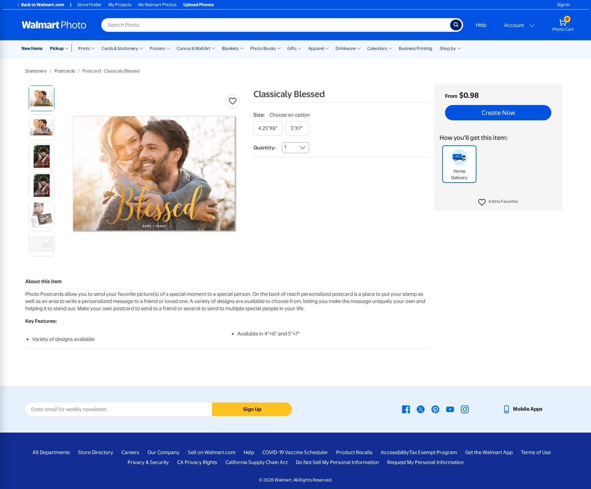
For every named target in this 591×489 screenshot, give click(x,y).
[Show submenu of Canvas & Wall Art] (213, 48)
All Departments (51, 452)
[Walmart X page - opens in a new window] (421, 409)
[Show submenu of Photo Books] (279, 48)
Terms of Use (536, 452)
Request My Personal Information (425, 462)
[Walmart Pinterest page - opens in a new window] (435, 409)
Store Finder (89, 4)
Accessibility (395, 452)
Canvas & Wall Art (193, 48)
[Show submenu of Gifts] (300, 48)
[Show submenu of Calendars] (390, 48)
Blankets (230, 48)
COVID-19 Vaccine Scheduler (295, 452)
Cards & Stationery (120, 48)
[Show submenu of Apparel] (327, 48)
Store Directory (95, 452)
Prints (84, 48)
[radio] (41, 98)
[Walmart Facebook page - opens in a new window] (406, 409)
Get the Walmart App (489, 452)
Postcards (64, 71)
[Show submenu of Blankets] (242, 48)
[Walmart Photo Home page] (54, 25)
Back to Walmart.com (42, 4)
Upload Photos (198, 4)
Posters (157, 48)
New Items (32, 48)
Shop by (448, 48)
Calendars (377, 48)
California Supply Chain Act (256, 462)
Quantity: (264, 148)
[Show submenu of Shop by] (459, 48)
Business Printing (415, 48)
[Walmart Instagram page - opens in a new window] (465, 409)
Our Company (163, 452)
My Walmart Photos (157, 4)
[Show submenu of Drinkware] (359, 48)
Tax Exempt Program (433, 452)
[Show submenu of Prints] (93, 48)
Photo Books (263, 48)
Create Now (498, 113)
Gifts (292, 48)
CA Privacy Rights (197, 462)
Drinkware (346, 48)
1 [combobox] (285, 147)
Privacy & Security (148, 462)
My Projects (119, 4)
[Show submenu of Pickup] (68, 48)
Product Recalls (354, 452)
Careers (130, 452)
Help (481, 25)
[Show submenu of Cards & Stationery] (141, 48)
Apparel (316, 48)
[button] (498, 202)
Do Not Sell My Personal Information (337, 462)
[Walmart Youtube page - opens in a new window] (450, 409)
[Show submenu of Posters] (168, 48)
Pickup (57, 48)
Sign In (563, 4)
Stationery (36, 71)
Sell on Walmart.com (211, 452)
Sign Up (252, 409)
